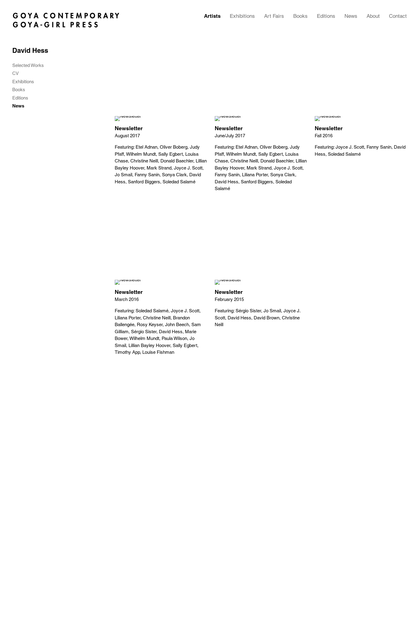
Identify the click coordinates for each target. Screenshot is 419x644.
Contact (398, 16)
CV (15, 73)
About (373, 16)
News (350, 16)
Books (300, 16)
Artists (212, 16)
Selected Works (28, 65)
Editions (326, 16)
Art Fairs (274, 16)
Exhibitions (242, 16)
